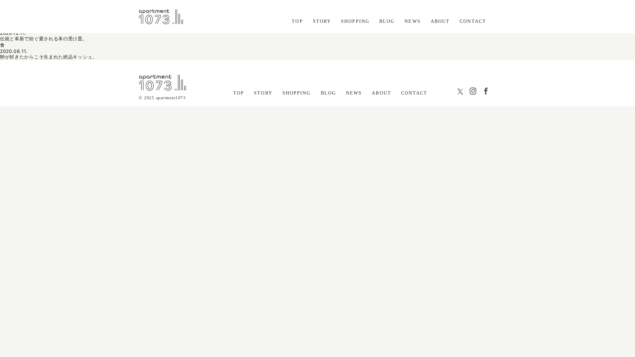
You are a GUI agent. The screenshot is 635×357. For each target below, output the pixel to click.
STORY (322, 21)
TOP (297, 21)
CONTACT (473, 21)
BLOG (387, 21)
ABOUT (440, 21)
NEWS (412, 21)
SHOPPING (355, 21)
